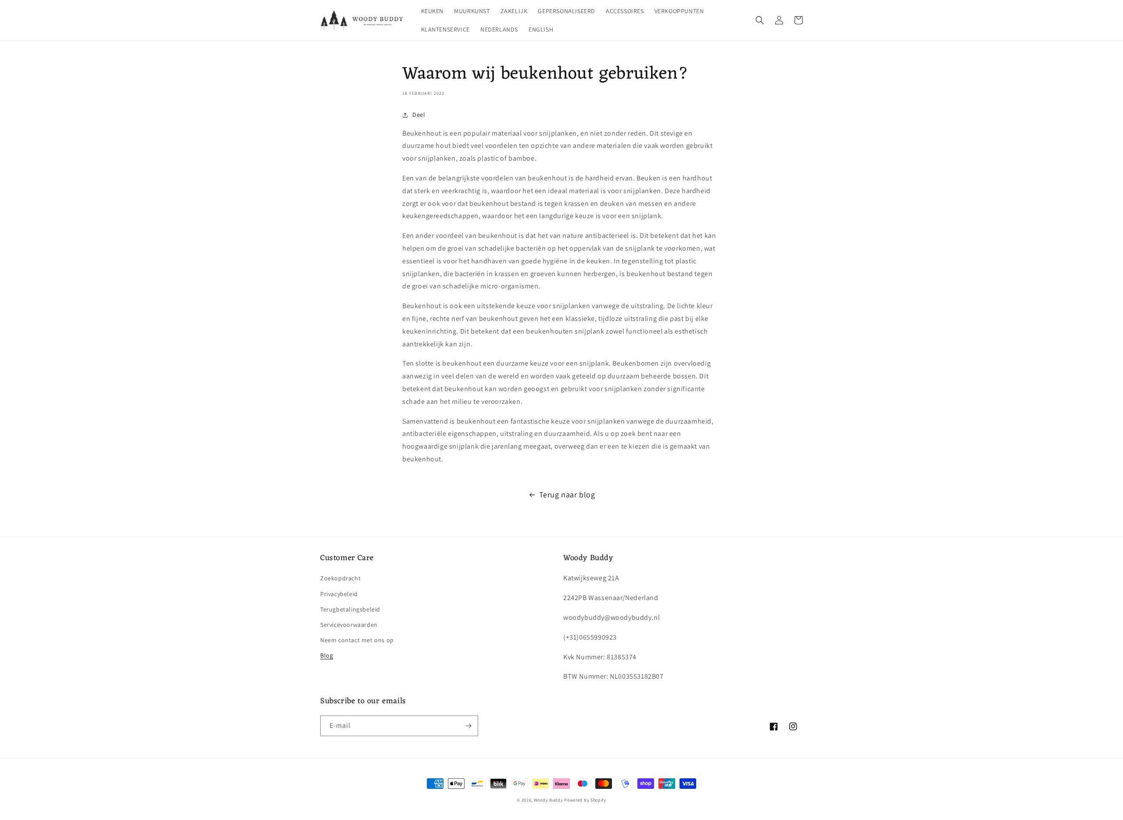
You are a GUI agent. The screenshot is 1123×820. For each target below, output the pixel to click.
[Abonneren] (468, 726)
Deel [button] (418, 115)
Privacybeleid (339, 594)
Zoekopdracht (340, 578)
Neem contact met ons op (357, 640)
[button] (759, 20)
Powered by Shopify (585, 800)
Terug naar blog (567, 494)
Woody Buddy (548, 800)
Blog (326, 655)
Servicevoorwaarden (349, 625)
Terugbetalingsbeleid (350, 609)
